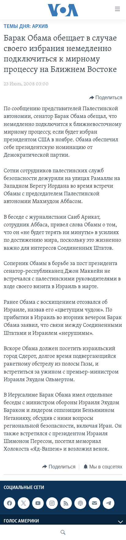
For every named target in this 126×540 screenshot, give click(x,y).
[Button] (106, 98)
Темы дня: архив (26, 26)
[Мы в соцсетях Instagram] (52, 503)
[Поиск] (63, 532)
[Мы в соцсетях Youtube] (38, 503)
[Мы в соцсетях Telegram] (108, 503)
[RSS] (66, 503)
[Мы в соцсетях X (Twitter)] (23, 503)
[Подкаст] (80, 503)
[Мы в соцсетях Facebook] (9, 503)
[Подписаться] (94, 503)
